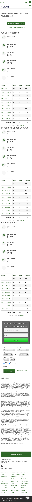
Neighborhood (21, 348)
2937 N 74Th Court (6, 95)
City (4, 348)
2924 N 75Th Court (6, 109)
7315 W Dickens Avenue (8, 190)
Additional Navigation (16, 454)
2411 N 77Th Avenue (7, 305)
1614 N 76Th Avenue (7, 214)
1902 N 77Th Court (6, 309)
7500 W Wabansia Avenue (8, 99)
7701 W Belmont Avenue (8, 292)
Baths (11, 357)
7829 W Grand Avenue (7, 89)
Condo (12, 364)
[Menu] (30, 6)
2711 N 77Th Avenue (7, 115)
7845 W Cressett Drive (7, 207)
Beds (4, 357)
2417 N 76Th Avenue (7, 210)
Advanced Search (22, 371)
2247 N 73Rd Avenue (7, 204)
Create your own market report (17, 27)
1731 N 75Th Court (6, 197)
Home (6, 364)
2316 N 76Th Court (6, 112)
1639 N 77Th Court (6, 187)
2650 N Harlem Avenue (7, 282)
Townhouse (19, 364)
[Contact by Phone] (26, 2)
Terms (10, 500)
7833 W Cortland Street (7, 295)
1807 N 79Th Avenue (7, 299)
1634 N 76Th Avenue (7, 92)
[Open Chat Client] (27, 498)
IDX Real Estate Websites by (8, 498)
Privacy (15, 500)
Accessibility (4, 500)
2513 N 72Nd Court (6, 289)
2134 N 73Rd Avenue (7, 194)
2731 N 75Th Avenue (7, 105)
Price (4, 352)
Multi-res (7, 366)
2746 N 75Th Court (6, 302)
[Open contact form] (30, 2)
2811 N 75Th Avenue (7, 102)
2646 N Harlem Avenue (7, 285)
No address (4, 184)
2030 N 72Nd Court (6, 119)
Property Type (7, 362)
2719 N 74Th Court (6, 200)
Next (21, 125)
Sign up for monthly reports (16, 23)
